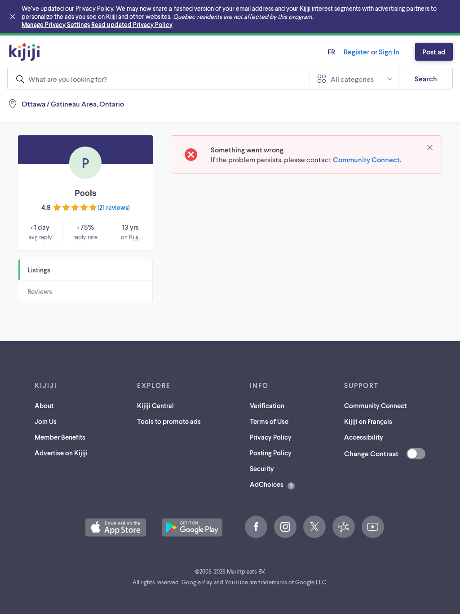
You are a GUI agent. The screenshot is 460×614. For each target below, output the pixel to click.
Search (426, 78)
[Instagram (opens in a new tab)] (285, 527)
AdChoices (266, 484)
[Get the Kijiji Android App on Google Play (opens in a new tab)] (192, 527)
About (44, 405)
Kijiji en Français (368, 421)
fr (331, 51)
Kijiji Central (155, 405)
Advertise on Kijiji (61, 453)
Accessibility (363, 437)
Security (262, 468)
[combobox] (158, 78)
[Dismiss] (430, 147)
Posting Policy (271, 453)
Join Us (46, 421)
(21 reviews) (113, 207)
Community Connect (366, 159)
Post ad (434, 51)
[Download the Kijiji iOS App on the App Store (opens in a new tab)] (115, 527)
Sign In (389, 51)
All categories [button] (352, 79)
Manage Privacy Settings (56, 24)
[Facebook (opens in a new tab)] (256, 527)
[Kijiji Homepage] (25, 52)
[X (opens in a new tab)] (314, 527)
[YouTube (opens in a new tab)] (373, 527)
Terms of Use (269, 421)
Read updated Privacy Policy (131, 24)
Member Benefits (60, 437)
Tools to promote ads (169, 421)
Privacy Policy (271, 437)
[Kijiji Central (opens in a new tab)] (343, 527)
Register (357, 51)
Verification (267, 405)
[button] (115, 527)
